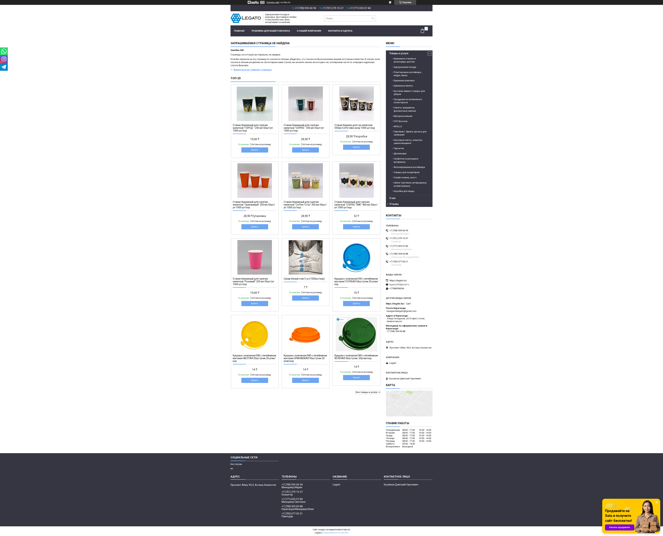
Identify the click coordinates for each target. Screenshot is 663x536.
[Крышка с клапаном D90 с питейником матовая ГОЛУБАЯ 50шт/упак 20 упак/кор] (356, 257)
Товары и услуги (398, 53)
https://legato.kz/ (398, 280)
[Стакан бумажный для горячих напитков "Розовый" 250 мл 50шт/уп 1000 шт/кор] (255, 257)
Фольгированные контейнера (409, 167)
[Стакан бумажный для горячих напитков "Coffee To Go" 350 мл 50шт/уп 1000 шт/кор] (306, 180)
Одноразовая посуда (405, 67)
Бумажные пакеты (403, 85)
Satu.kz (346, 529)
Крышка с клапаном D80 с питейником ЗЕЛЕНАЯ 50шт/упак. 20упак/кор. (356, 357)
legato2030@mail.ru (399, 284)
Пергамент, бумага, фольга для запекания (410, 133)
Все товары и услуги (366, 392)
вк (231, 468)
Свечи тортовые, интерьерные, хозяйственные (410, 184)
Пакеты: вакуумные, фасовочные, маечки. (405, 109)
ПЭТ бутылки (400, 121)
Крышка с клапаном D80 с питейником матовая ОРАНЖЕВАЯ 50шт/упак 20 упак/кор (305, 358)
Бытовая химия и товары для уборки (409, 92)
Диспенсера (400, 153)
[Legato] (245, 18)
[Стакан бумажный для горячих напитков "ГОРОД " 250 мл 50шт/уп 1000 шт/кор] (255, 103)
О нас (392, 198)
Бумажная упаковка (404, 80)
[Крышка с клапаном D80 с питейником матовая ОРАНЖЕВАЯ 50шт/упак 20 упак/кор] (306, 334)
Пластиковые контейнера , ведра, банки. (408, 74)
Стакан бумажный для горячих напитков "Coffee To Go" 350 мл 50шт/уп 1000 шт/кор (305, 205)
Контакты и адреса (340, 31)
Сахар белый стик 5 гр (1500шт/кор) (304, 278)
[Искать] (373, 18)
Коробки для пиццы (404, 191)
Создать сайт (273, 2)
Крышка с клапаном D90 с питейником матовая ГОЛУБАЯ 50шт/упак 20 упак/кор (356, 281)
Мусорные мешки (403, 116)
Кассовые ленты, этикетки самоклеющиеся (408, 141)
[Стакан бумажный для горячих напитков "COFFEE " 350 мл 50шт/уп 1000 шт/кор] (306, 103)
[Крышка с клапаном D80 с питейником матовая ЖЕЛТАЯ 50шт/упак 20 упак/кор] (255, 334)
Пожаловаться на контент (335, 533)
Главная (239, 31)
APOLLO (398, 126)
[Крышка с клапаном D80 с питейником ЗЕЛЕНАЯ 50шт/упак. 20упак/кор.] (356, 334)
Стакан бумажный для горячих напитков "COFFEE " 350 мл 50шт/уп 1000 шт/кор (304, 128)
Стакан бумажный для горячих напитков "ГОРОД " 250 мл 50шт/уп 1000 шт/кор (253, 128)
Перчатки (399, 148)
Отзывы (394, 204)
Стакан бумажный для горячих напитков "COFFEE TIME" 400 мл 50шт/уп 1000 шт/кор (356, 205)
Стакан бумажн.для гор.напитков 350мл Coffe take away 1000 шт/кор (354, 126)
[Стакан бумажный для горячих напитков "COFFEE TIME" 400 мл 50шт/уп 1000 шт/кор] (356, 180)
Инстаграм (236, 464)
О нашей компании (309, 31)
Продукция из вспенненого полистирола (408, 101)
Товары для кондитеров (407, 172)
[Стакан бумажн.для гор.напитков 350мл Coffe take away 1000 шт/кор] (356, 103)
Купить (254, 150)
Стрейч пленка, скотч (405, 177)
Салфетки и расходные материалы (406, 160)
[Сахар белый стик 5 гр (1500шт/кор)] (306, 257)
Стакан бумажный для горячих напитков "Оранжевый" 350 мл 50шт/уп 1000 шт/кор (254, 205)
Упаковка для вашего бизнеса (270, 31)
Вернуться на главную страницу (253, 69)
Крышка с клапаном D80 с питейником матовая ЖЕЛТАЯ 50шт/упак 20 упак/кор (254, 358)
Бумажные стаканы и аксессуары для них (405, 60)
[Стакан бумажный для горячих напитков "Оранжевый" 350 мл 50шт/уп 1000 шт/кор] (255, 180)
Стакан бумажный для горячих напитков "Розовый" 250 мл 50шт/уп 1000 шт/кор (253, 281)
